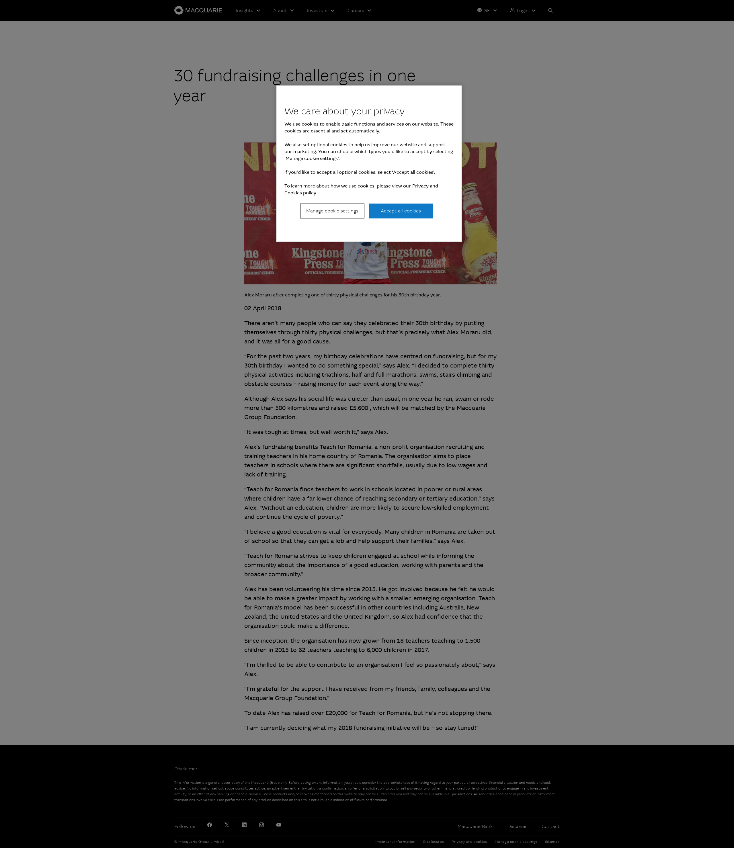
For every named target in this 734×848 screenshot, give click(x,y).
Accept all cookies (401, 211)
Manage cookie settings (332, 211)
